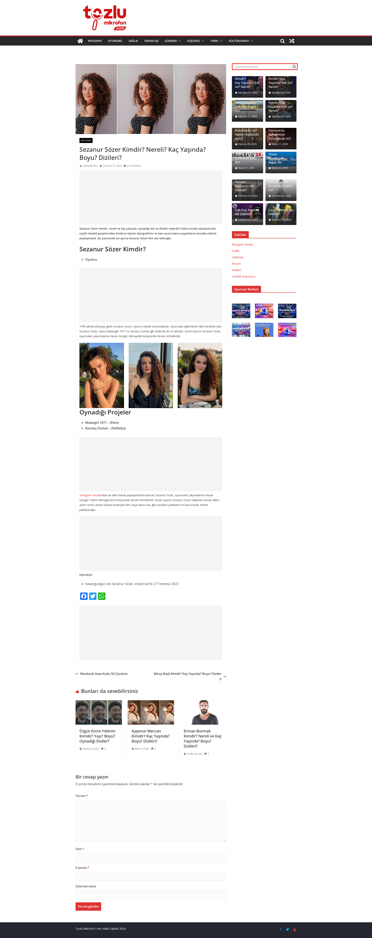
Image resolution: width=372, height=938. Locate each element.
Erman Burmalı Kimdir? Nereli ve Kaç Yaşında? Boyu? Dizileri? (203, 738)
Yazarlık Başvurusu (243, 276)
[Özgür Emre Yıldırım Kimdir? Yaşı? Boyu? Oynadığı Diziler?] (99, 703)
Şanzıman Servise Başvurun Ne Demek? (244, 184)
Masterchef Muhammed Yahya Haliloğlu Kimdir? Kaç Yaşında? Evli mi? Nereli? (281, 77)
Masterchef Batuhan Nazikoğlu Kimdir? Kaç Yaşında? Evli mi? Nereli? (281, 101)
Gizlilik (235, 251)
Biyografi (95, 41)
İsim (80, 849)
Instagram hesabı (90, 495)
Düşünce (193, 41)
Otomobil (115, 41)
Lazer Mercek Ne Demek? (281, 212)
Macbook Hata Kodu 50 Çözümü (103, 674)
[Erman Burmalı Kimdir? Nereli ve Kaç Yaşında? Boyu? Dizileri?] (203, 703)
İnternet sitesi (86, 886)
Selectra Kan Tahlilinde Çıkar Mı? (246, 158)
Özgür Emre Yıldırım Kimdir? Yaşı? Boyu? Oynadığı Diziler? (97, 736)
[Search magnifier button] (294, 66)
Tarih (214, 41)
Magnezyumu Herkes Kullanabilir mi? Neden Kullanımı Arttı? (247, 131)
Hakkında (237, 257)
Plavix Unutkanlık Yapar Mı (277, 158)
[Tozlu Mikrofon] (80, 41)
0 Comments (134, 165)
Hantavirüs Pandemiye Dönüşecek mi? (280, 134)
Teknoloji (151, 41)
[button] (179, 41)
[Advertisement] (150, 197)
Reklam (236, 270)
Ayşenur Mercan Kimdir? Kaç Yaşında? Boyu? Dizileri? (151, 736)
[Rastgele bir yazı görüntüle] (291, 41)
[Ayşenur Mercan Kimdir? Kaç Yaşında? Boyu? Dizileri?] (151, 703)
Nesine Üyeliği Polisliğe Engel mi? (245, 107)
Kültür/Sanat (239, 41)
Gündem (171, 41)
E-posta (82, 868)
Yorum (82, 796)
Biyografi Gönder (242, 244)
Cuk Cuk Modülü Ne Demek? (247, 212)
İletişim (236, 263)
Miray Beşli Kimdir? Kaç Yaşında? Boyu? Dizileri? (187, 676)
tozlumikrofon (90, 165)
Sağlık (133, 41)
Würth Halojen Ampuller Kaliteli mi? (280, 186)
